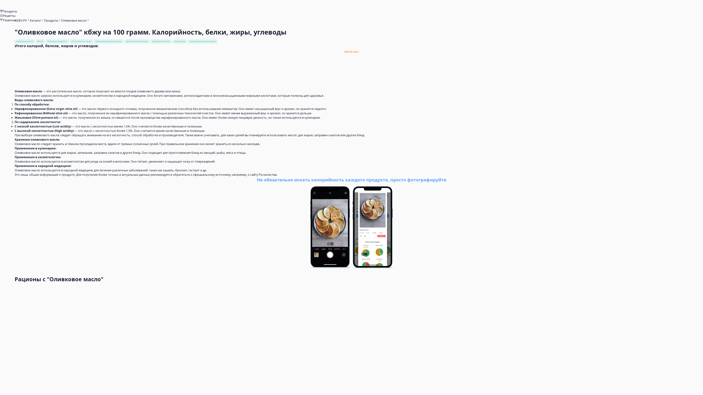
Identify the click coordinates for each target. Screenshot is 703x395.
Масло (40, 41)
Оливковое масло (24, 41)
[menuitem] (351, 4)
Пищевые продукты (57, 41)
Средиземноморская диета (202, 41)
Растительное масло (81, 41)
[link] (21, 20)
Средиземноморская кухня (109, 41)
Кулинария (179, 41)
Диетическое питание (137, 41)
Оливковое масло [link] (74, 20)
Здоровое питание (161, 41)
